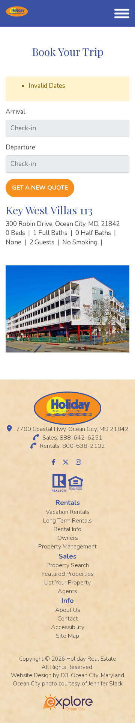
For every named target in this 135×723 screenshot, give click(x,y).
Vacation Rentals (68, 512)
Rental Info (67, 529)
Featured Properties (68, 574)
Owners (67, 538)
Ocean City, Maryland (97, 675)
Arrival (15, 111)
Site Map (67, 636)
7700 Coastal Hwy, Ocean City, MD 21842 (72, 429)
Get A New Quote (40, 188)
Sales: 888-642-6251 (72, 438)
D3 (64, 675)
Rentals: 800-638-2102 (72, 446)
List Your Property (67, 582)
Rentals (68, 502)
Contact (67, 619)
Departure (20, 147)
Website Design (31, 675)
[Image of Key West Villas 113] (67, 309)
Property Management (67, 546)
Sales (67, 556)
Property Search (67, 565)
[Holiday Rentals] (17, 11)
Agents (67, 591)
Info (68, 600)
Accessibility (67, 627)
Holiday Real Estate (91, 659)
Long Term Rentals (67, 521)
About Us (67, 610)
